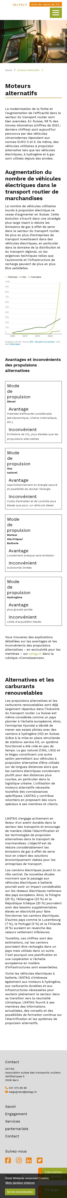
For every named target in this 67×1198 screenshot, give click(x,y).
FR (21, 4)
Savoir (8, 70)
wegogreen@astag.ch (22, 1091)
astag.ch (35, 653)
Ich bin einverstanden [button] (20, 1191)
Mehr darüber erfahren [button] (20, 1182)
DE (15, 4)
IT (26, 4)
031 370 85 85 (17, 1088)
